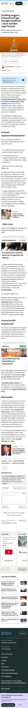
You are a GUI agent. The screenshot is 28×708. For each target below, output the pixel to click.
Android (4, 461)
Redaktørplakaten (20, 683)
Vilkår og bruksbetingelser (9, 673)
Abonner (19, 3)
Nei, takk (20, 704)
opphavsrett (6, 463)
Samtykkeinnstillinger (8, 670)
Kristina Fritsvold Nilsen (9, 643)
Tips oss (22, 633)
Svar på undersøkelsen (8, 704)
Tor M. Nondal (5, 649)
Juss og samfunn (18, 461)
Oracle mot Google (8, 11)
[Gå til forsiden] (4, 3)
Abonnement (5, 688)
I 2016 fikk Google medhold (10, 383)
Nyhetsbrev (5, 667)
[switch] (24, 80)
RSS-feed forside (6, 654)
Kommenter (14, 61)
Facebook (4, 657)
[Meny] (25, 3)
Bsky (2, 663)
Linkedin (3, 660)
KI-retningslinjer (6, 676)
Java (10, 461)
